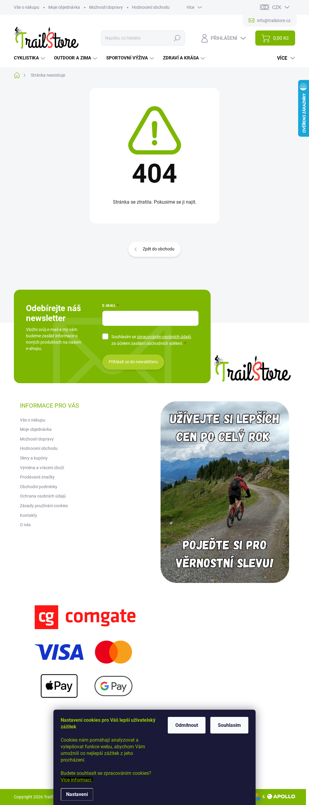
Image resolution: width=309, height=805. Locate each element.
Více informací (77, 780)
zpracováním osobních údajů (164, 336)
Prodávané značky (37, 477)
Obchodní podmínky (38, 486)
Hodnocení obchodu (151, 7)
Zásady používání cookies (44, 505)
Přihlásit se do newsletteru (133, 361)
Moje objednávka (64, 7)
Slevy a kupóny (34, 458)
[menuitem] (30, 58)
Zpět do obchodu (158, 249)
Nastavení (77, 794)
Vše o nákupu (26, 7)
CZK (276, 7)
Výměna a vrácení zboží (42, 467)
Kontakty (28, 515)
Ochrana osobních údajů (43, 496)
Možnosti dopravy (106, 7)
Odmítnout (186, 725)
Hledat (177, 38)
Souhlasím (229, 725)
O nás (25, 524)
